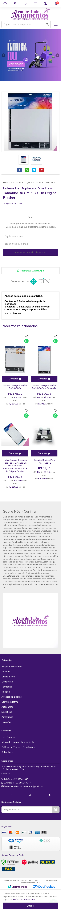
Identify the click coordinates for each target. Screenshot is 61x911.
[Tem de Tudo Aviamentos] (30, 14)
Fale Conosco (8, 737)
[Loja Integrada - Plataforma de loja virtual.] (17, 887)
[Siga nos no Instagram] (50, 795)
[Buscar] (47, 24)
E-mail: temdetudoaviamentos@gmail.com (24, 786)
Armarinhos (7, 717)
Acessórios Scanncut (43, 183)
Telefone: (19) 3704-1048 (15, 779)
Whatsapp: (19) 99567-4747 (17, 782)
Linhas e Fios (8, 676)
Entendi (30, 905)
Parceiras (6, 722)
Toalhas (5, 671)
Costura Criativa (9, 702)
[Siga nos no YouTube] (30, 795)
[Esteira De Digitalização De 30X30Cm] (15, 370)
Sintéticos (6, 712)
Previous (3, 55)
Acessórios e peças (21, 183)
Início (7, 183)
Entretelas (7, 681)
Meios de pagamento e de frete (17, 742)
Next (57, 54)
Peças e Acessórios (11, 666)
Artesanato (7, 707)
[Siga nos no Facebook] (11, 795)
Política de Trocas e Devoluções (18, 747)
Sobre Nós (7, 752)
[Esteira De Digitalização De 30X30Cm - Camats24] (44, 370)
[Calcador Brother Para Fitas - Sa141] (44, 444)
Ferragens (6, 686)
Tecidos (5, 691)
